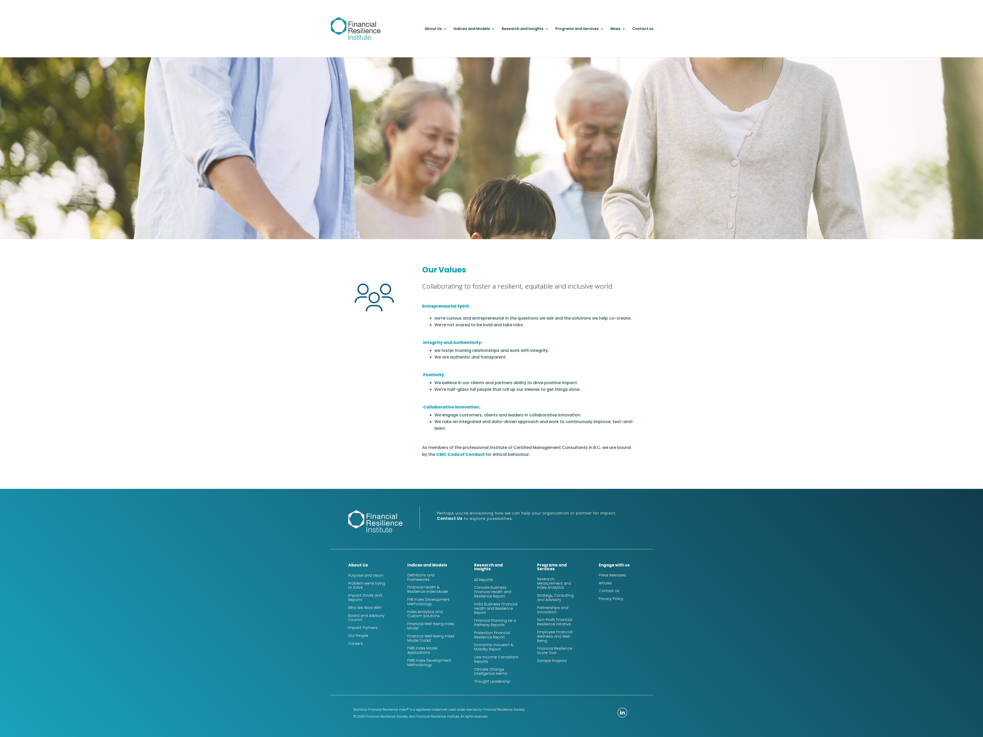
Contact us (643, 29)
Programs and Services (577, 29)
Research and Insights (522, 29)
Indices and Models (472, 29)
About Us (433, 29)
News (616, 29)
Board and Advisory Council (366, 618)
